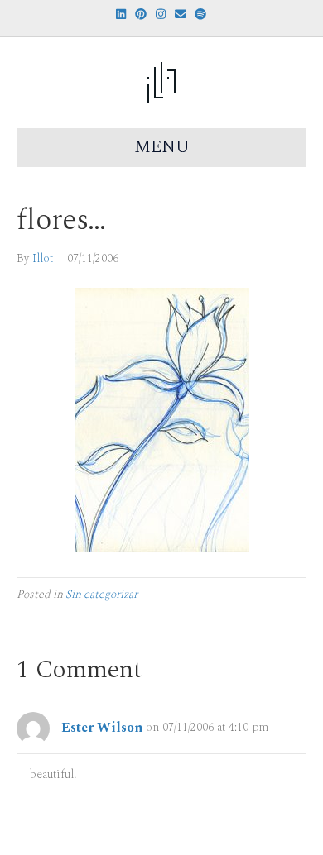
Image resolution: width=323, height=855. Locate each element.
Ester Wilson (101, 728)
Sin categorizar (101, 594)
